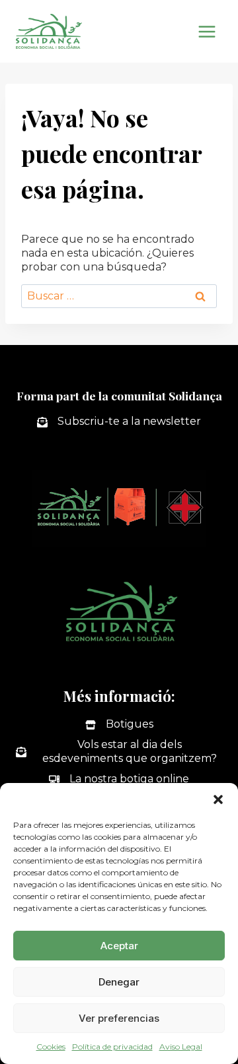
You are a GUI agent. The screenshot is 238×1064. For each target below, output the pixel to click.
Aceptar (119, 945)
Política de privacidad (112, 1046)
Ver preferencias (119, 1018)
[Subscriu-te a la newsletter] (119, 422)
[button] (218, 799)
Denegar (119, 982)
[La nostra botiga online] (119, 779)
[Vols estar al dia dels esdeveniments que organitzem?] (119, 752)
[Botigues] (119, 725)
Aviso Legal (180, 1046)
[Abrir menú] (206, 31)
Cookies (50, 1046)
